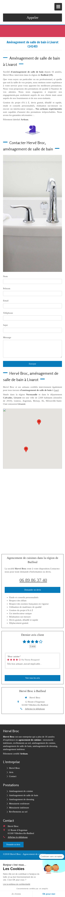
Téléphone (8, 313)
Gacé (56, 390)
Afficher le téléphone (35, 709)
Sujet (5, 325)
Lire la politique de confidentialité (16, 884)
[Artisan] (32, 130)
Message (7, 337)
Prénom (6, 288)
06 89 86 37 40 (33, 580)
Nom (5, 276)
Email (5, 300)
